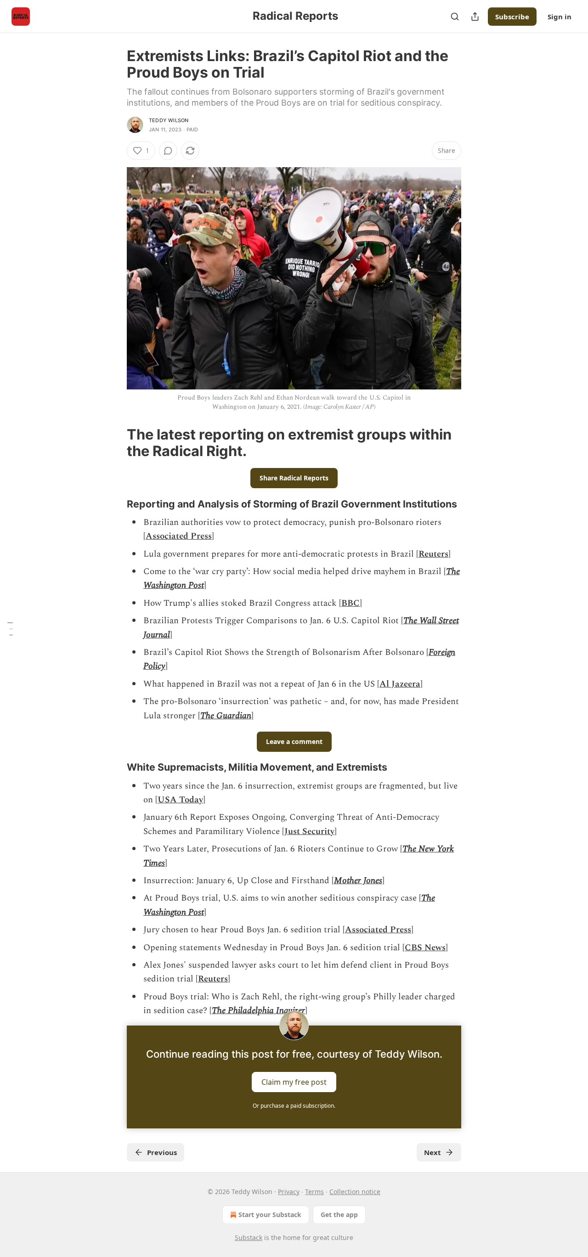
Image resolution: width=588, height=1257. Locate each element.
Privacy (289, 1191)
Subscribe (512, 16)
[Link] (114, 442)
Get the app (339, 1214)
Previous (162, 1152)
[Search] (455, 16)
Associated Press (179, 536)
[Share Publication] (475, 16)
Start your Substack (269, 1214)
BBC (350, 603)
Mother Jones (358, 880)
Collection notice (354, 1191)
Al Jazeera (399, 684)
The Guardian (225, 715)
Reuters (433, 554)
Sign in (559, 16)
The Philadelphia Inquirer (258, 1010)
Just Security (309, 831)
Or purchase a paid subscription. (294, 1106)
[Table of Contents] (10, 629)
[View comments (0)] (168, 150)
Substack (248, 1237)
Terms (314, 1191)
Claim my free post (294, 1082)
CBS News (425, 947)
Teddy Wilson (168, 120)
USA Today (180, 799)
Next (432, 1152)
